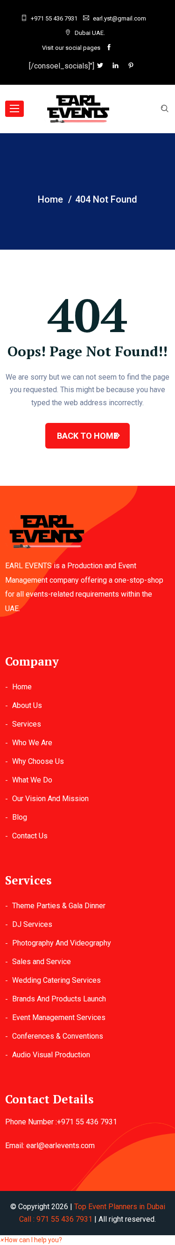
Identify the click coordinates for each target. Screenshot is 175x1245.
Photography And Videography (61, 943)
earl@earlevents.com (60, 1145)
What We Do (32, 780)
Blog (19, 817)
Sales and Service (41, 961)
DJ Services (32, 924)
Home (22, 686)
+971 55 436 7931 (54, 18)
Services (26, 724)
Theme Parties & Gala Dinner (58, 905)
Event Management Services (58, 1017)
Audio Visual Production (51, 1054)
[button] (31, 1240)
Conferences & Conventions (57, 1036)
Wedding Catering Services (56, 980)
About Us (27, 705)
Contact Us (30, 835)
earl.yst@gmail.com (119, 18)
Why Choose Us (38, 761)
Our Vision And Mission (50, 798)
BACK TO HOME (87, 436)
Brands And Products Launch (59, 998)
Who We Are (32, 742)
